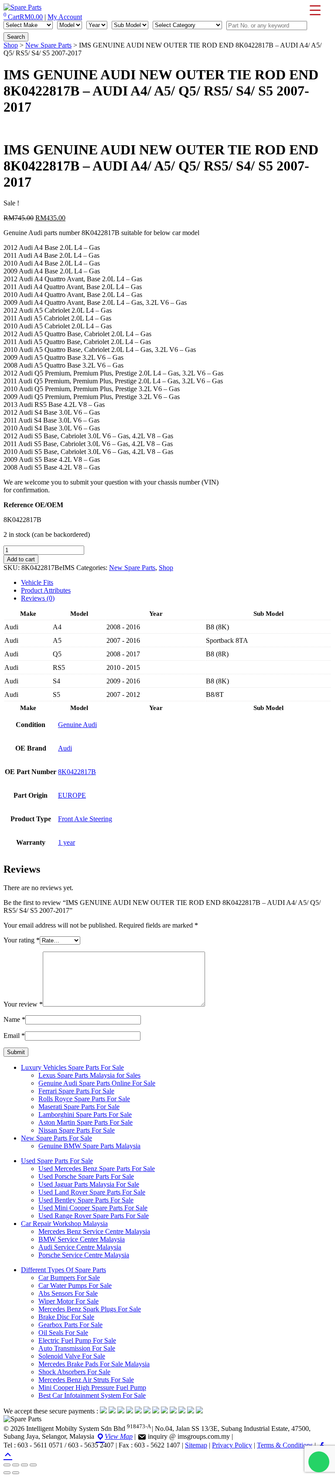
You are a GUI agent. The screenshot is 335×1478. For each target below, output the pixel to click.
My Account (65, 16)
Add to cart (21, 559)
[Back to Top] (7, 1454)
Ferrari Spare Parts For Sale (76, 1091)
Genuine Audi (77, 724)
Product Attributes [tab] (46, 590)
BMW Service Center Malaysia (81, 1239)
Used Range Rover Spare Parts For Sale (93, 1215)
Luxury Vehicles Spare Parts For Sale (72, 1067)
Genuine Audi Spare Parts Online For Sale (96, 1083)
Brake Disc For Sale (66, 1317)
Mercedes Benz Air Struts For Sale (86, 1379)
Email (14, 1035)
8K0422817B (77, 771)
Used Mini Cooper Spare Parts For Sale (92, 1208)
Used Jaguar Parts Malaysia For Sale (88, 1184)
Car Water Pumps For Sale (75, 1285)
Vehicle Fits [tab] (37, 582)
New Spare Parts (48, 45)
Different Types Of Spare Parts (63, 1269)
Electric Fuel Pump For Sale (77, 1340)
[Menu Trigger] (315, 10)
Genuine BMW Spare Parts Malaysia (89, 1146)
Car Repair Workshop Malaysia (64, 1223)
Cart (23, 16)
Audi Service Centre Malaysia (79, 1247)
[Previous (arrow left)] (6, 1472)
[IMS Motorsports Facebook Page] (322, 1445)
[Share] (24, 1465)
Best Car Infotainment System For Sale (92, 1395)
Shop (10, 45)
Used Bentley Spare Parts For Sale (85, 1200)
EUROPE (72, 795)
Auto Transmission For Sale (76, 1348)
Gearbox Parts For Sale (70, 1324)
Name (14, 1019)
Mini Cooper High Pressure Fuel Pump (92, 1387)
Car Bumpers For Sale (69, 1277)
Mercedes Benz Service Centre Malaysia (94, 1231)
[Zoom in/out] (6, 1465)
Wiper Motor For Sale (68, 1301)
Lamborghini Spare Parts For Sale (85, 1114)
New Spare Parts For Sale (56, 1138)
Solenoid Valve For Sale (71, 1356)
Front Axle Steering (85, 819)
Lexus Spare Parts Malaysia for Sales (89, 1075)
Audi (65, 748)
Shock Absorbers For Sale (74, 1372)
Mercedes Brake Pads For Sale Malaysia (94, 1364)
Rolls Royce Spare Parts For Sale (84, 1099)
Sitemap (196, 1445)
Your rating (21, 940)
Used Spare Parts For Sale (57, 1160)
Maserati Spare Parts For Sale (79, 1106)
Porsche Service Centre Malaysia (83, 1255)
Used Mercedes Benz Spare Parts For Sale (96, 1168)
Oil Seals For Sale (63, 1332)
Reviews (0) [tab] (38, 598)
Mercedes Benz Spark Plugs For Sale (89, 1309)
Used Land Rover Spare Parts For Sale (91, 1192)
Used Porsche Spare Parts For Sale (86, 1176)
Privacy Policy (232, 1445)
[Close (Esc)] (33, 1465)
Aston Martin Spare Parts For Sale (85, 1122)
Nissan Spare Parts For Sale (76, 1130)
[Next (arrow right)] (15, 1472)
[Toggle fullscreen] (15, 1465)
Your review (23, 1004)
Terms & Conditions (285, 1445)
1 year (66, 842)
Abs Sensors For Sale (68, 1293)
